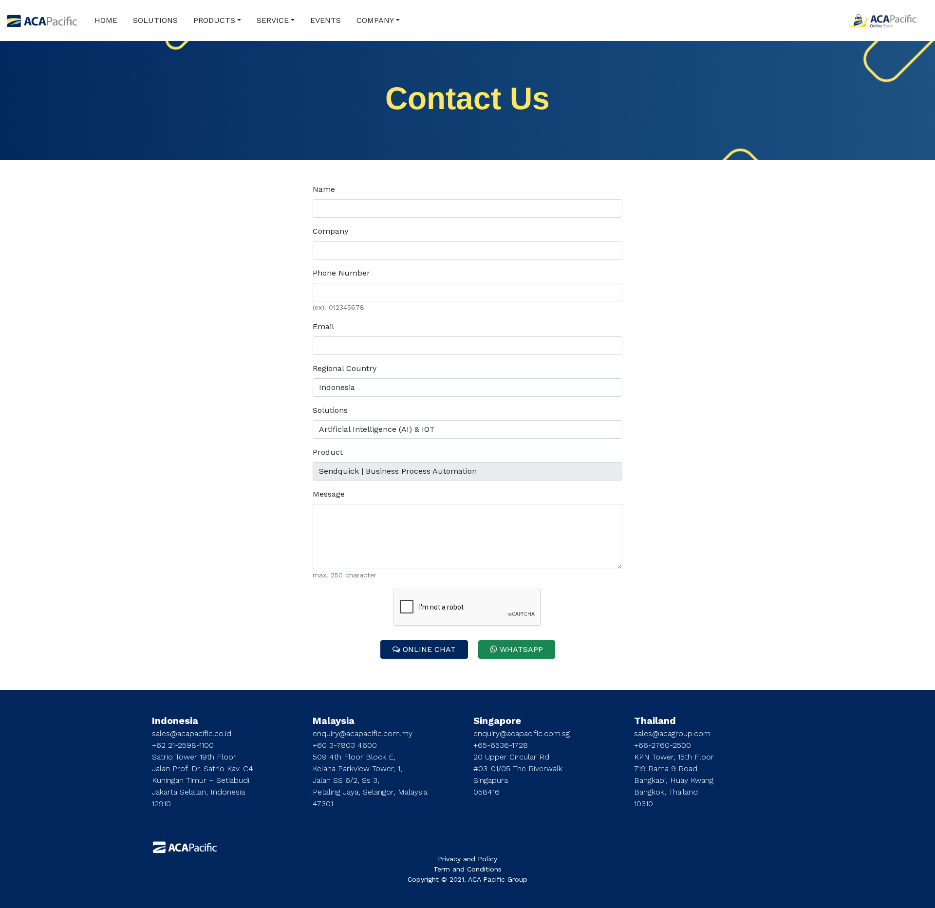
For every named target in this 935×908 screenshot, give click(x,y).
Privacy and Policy (467, 859)
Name (324, 189)
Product (328, 452)
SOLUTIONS (155, 20)
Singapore (497, 720)
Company (330, 231)
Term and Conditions (467, 869)
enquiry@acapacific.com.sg (521, 733)
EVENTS (325, 20)
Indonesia (175, 720)
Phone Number (341, 273)
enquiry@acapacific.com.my (362, 733)
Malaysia (334, 720)
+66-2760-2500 (662, 745)
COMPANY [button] (375, 20)
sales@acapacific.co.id (191, 733)
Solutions (330, 410)
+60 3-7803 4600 (345, 745)
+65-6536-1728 (500, 745)
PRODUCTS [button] (214, 20)
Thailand (655, 720)
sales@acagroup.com (672, 733)
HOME (105, 20)
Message (329, 494)
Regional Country (344, 368)
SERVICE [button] (273, 20)
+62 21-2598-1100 (183, 745)
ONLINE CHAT (428, 649)
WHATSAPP (520, 649)
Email (323, 326)
